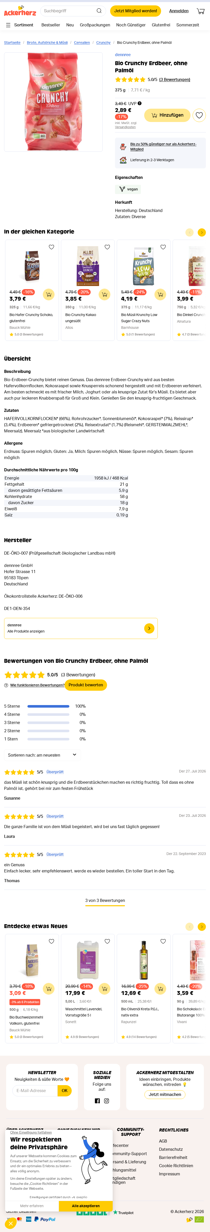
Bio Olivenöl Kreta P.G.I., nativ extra (140, 1012)
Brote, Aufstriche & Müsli (47, 43)
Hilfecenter (118, 1146)
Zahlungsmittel (122, 1170)
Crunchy (103, 43)
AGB (163, 1141)
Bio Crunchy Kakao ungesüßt (80, 318)
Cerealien (82, 43)
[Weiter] (202, 232)
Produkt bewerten (86, 685)
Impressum (169, 1174)
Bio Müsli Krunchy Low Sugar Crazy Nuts (139, 318)
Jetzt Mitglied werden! (135, 11)
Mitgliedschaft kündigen (121, 1180)
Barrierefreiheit (173, 1158)
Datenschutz (171, 1149)
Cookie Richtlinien (176, 1166)
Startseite (12, 43)
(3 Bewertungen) (174, 80)
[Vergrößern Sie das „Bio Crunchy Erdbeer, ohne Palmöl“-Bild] (53, 102)
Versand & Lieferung (127, 1162)
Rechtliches (173, 1129)
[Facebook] (97, 1101)
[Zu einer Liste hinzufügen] (51, 247)
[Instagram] (106, 1101)
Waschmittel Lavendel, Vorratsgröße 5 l (83, 1012)
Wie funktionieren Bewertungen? (37, 685)
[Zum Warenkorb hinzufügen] (48, 294)
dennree (123, 55)
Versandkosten (125, 127)
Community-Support (130, 1132)
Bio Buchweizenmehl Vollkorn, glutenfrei (26, 1020)
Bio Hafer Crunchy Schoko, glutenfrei (31, 318)
